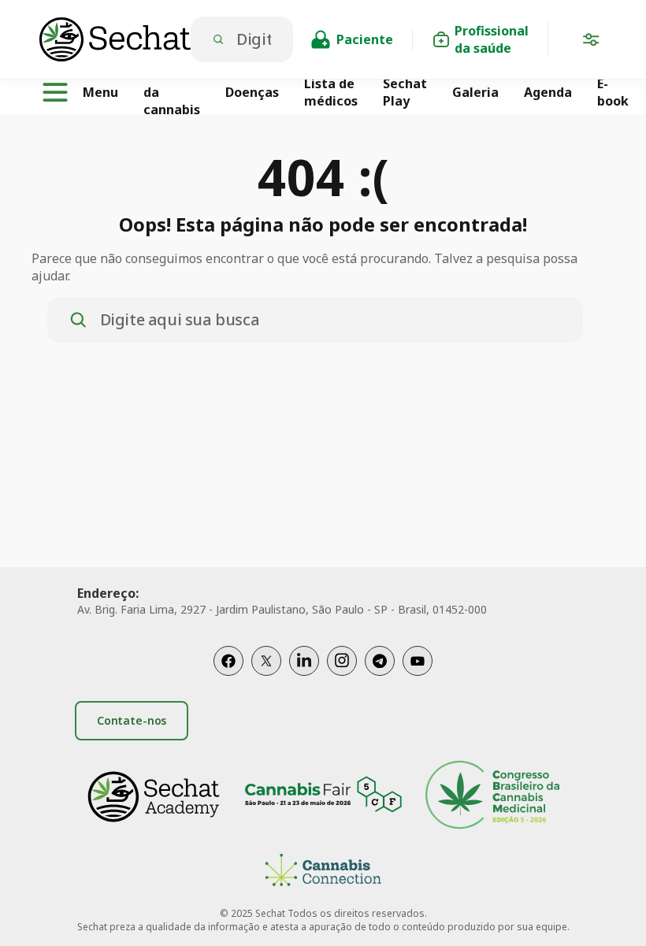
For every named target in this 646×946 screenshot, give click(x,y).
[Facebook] (228, 661)
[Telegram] (380, 661)
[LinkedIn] (304, 661)
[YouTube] (418, 661)
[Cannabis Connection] (323, 872)
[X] (266, 661)
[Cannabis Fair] (323, 796)
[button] (590, 42)
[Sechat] (115, 39)
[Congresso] (492, 796)
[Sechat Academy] (154, 796)
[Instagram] (342, 661)
